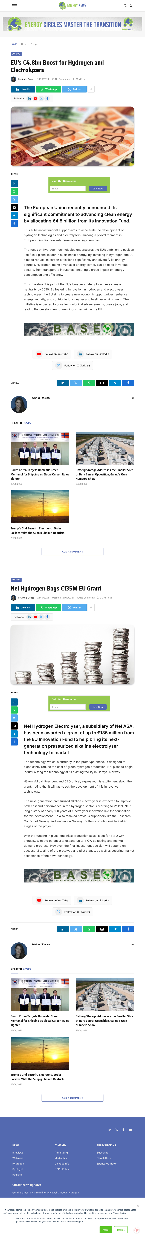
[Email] (14, 207)
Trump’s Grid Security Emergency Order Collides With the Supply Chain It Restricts (38, 530)
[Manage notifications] (137, 1230)
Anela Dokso (27, 79)
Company (60, 1145)
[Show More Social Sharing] (91, 89)
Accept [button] (106, 1229)
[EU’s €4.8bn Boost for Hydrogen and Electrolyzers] (72, 136)
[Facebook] (14, 223)
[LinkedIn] (14, 183)
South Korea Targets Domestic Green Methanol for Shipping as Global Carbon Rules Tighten (40, 474)
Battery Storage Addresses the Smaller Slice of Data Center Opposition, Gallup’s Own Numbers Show (104, 474)
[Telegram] (14, 215)
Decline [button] (121, 1229)
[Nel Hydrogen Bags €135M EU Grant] (72, 654)
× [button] (138, 1204)
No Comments (62, 79)
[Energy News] (72, 6)
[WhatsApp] (14, 191)
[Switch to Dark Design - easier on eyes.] (125, 5)
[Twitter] (14, 199)
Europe (34, 44)
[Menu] (14, 6)
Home (24, 44)
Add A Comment (72, 551)
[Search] (131, 6)
